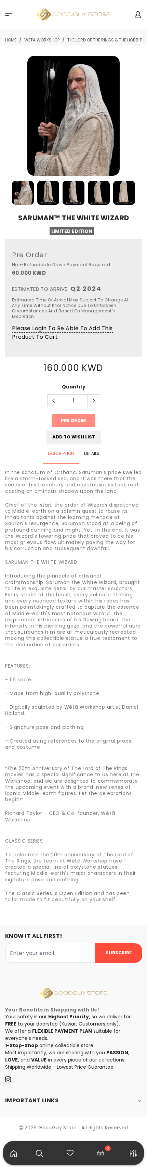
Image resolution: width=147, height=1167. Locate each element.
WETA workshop (41, 40)
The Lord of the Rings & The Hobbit (104, 40)
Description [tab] (61, 453)
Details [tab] (91, 453)
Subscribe (119, 952)
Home (10, 40)
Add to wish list (73, 437)
